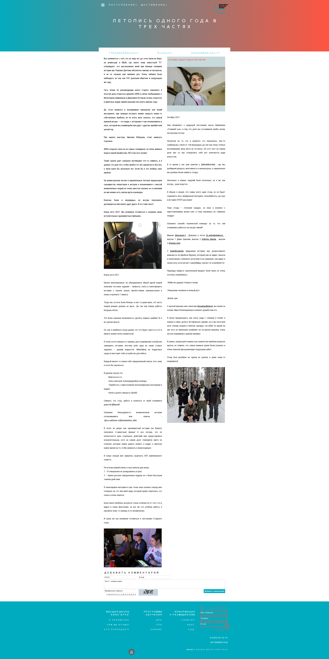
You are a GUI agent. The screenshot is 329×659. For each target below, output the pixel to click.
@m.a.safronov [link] (110, 420)
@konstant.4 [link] (180, 235)
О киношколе (119, 620)
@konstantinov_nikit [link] (128, 420)
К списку (164, 52)
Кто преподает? (116, 629)
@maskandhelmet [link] (205, 306)
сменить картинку (121, 594)
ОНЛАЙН (156, 629)
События (188, 620)
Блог (191, 625)
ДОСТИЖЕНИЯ (153, 5)
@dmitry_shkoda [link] (209, 239)
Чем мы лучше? (118, 625)
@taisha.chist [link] (174, 243)
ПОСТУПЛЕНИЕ (121, 5)
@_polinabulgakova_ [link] (215, 235)
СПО (159, 625)
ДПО (159, 620)
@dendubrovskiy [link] (208, 164)
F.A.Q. (192, 629)
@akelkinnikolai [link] (177, 251)
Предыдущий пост (125, 52)
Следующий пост (204, 52)
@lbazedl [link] (116, 404)
